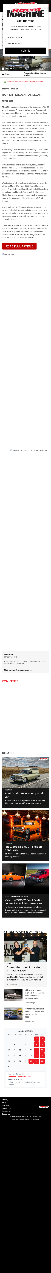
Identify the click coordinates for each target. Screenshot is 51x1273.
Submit (25, 50)
